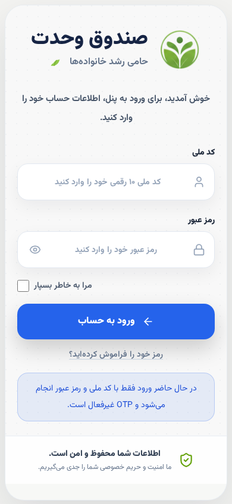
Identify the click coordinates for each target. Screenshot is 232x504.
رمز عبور (201, 220)
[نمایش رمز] (35, 249)
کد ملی (203, 153)
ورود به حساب (106, 321)
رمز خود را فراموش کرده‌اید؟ (116, 355)
